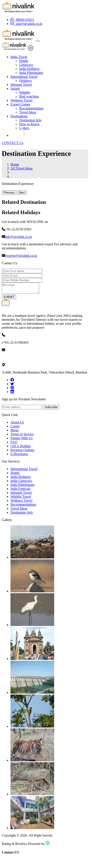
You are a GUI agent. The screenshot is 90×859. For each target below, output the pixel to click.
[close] (30, 49)
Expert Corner (20, 104)
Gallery (24, 128)
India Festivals (20, 489)
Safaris (15, 88)
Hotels (23, 61)
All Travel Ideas (21, 168)
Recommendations (23, 504)
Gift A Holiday (20, 446)
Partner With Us (21, 438)
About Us (17, 422)
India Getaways (21, 481)
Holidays (25, 80)
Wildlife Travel (20, 496)
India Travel (18, 57)
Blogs (14, 430)
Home (14, 164)
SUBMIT (8, 297)
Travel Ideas (27, 112)
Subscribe (51, 407)
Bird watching (29, 96)
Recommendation (31, 108)
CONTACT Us (12, 143)
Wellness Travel (21, 100)
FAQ (13, 442)
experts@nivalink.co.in (21, 255)
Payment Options (22, 450)
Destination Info (30, 120)
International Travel (23, 76)
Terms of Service (22, 434)
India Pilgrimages (31, 73)
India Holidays (29, 69)
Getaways (26, 65)
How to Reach (29, 124)
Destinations (19, 116)
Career (15, 426)
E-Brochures (19, 454)
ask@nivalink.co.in (18, 237)
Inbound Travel (21, 84)
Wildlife (24, 92)
